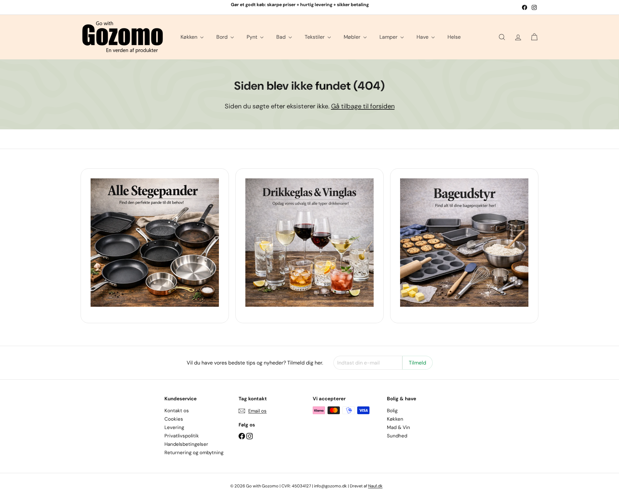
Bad (281, 37)
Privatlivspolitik (181, 436)
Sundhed (397, 436)
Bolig (392, 410)
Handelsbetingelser (186, 444)
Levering (174, 427)
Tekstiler (315, 37)
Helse (454, 37)
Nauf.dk (375, 486)
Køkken (190, 37)
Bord (222, 37)
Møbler (353, 37)
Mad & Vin (398, 427)
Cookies (173, 419)
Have (423, 37)
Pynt (253, 37)
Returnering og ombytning (193, 452)
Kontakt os (176, 410)
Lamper (389, 37)
